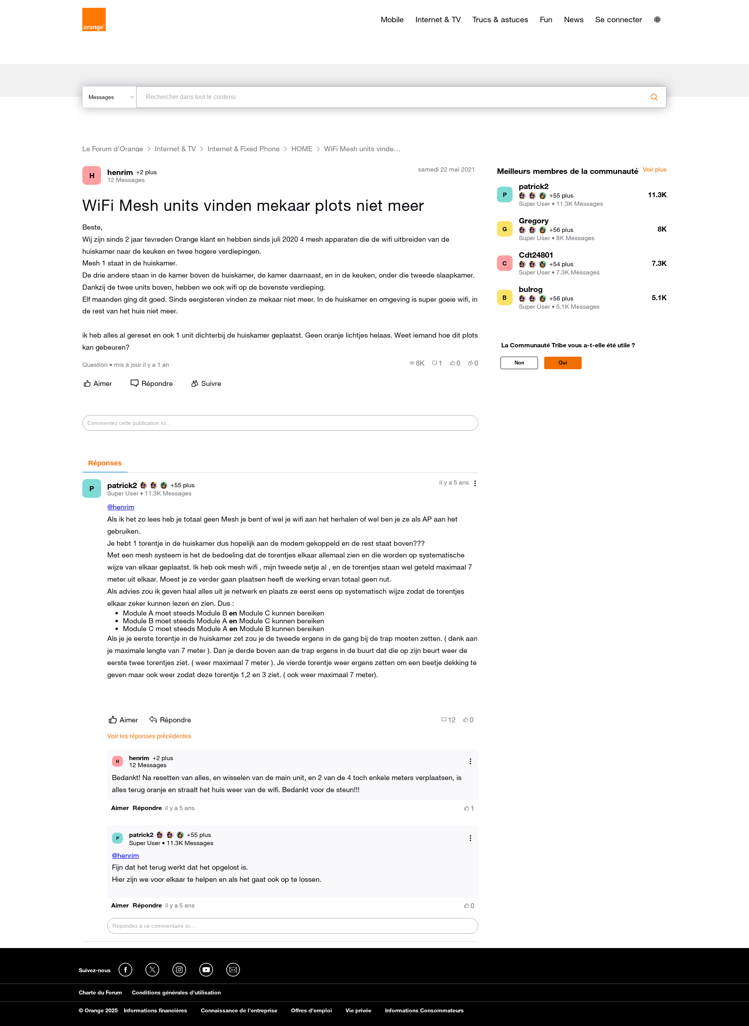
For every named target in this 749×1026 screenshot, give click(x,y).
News (574, 19)
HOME (301, 148)
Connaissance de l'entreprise (239, 1010)
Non (519, 363)
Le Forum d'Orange (112, 148)
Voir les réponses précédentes (149, 736)
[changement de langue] (657, 19)
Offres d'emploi (311, 1010)
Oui (563, 363)
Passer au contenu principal (41, 5)
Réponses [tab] (105, 463)
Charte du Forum (100, 992)
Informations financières (155, 1010)
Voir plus (655, 169)
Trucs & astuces (500, 19)
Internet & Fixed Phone (244, 148)
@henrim (120, 506)
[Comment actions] (475, 483)
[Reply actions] (470, 761)
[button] (120, 808)
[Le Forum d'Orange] (94, 19)
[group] (417, 363)
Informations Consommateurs (424, 1010)
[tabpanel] (280, 707)
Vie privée (358, 1010)
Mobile (392, 19)
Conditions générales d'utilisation (176, 992)
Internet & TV (438, 19)
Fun (546, 19)
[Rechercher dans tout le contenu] (654, 97)
